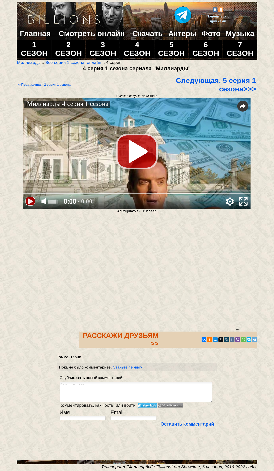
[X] (220, 339)
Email (117, 412)
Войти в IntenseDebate (147, 405)
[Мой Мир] (215, 339)
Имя (65, 412)
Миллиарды (29, 62)
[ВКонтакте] (215, 9)
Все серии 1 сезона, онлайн (73, 62)
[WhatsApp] (243, 339)
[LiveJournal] (226, 339)
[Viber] (237, 339)
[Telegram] (254, 339)
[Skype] (249, 339)
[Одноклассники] (220, 9)
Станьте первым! (128, 367)
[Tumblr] (232, 339)
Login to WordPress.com (170, 405)
